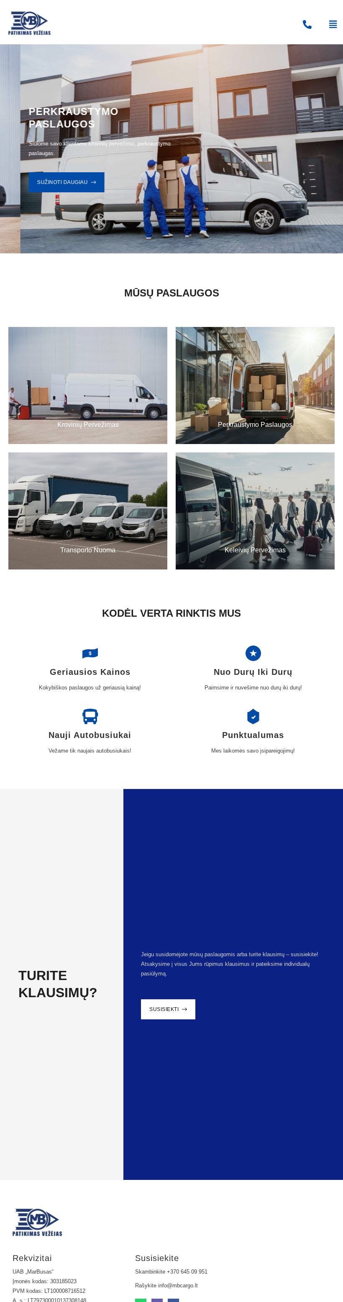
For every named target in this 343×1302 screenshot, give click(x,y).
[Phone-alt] (307, 24)
